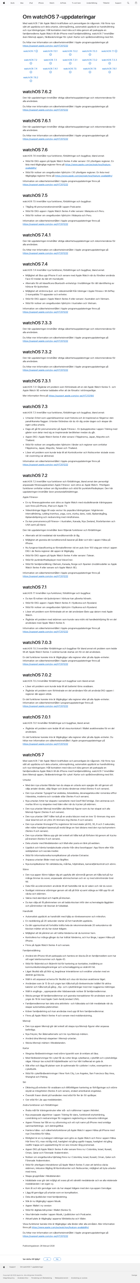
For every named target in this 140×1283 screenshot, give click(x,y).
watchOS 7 (29, 51)
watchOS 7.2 (30, 60)
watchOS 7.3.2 (89, 60)
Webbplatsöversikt (61, 1278)
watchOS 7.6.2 (30, 77)
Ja (47, 1259)
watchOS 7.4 (30, 68)
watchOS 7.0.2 (69, 51)
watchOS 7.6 (89, 68)
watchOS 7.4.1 (50, 68)
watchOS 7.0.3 (89, 51)
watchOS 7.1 (107, 51)
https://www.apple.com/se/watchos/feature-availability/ (83, 175)
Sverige (134, 1275)
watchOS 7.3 (50, 60)
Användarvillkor (23, 1278)
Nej (57, 1259)
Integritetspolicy (9, 1278)
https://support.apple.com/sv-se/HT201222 (45, 45)
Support (12, 1267)
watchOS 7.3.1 (70, 60)
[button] (128, 3)
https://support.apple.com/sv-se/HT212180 (71, 395)
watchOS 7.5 (70, 68)
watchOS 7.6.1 (109, 68)
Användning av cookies (79, 1278)
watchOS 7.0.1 (50, 51)
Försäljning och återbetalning (41, 1278)
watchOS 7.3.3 (109, 60)
